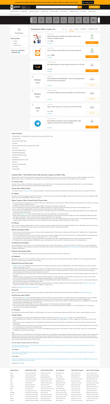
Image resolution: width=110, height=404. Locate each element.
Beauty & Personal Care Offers (62, 394)
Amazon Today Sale (44, 375)
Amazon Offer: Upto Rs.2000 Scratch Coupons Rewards (64, 50)
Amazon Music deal (27, 191)
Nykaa (11, 382)
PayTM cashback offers (86, 292)
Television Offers (47, 352)
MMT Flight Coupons (75, 377)
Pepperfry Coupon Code (76, 398)
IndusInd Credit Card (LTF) (91, 390)
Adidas (11, 388)
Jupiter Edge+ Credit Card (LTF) (92, 377)
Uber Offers (91, 345)
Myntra (11, 379)
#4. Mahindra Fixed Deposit (18, 152)
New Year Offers (15, 359)
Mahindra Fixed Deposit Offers (19, 155)
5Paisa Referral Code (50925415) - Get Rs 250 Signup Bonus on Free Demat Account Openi (66, 80)
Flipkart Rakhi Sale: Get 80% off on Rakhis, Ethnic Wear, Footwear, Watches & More (64, 37)
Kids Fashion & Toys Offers (61, 392)
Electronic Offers (54, 11)
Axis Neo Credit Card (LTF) (91, 373)
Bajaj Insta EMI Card (90, 400)
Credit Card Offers (14, 11)
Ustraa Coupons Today (75, 388)
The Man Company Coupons (77, 400)
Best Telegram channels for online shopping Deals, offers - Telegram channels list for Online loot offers (64, 122)
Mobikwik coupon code (88, 283)
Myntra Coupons (25, 345)
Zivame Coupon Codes (75, 386)
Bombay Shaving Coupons (76, 394)
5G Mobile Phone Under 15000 (31, 394)
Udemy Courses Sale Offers (46, 400)
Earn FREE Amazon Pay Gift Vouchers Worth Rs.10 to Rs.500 (65, 64)
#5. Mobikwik (15, 157)
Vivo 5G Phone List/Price (30, 380)
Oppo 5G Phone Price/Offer (30, 379)
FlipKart (15, 43)
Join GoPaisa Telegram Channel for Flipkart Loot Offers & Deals (66, 93)
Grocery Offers (92, 11)
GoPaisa (19, 363)
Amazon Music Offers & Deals (19, 141)
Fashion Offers (63, 11)
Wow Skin (12, 394)
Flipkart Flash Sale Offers (46, 390)
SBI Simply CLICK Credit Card (92, 386)
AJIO (11, 380)
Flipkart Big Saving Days (45, 398)
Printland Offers (16, 169)
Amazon (15, 41)
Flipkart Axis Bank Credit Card (92, 375)
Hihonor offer (48, 237)
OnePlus (12, 398)
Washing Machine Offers (61, 382)
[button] (99, 20)
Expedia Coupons (83, 345)
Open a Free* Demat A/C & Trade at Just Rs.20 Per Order (64, 107)
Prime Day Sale (51, 359)
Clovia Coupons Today (75, 392)
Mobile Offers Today (60, 373)
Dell (11, 390)
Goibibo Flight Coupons (76, 375)
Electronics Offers (38, 352)
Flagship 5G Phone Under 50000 (32, 400)
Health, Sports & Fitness (61, 398)
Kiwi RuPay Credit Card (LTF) (92, 394)
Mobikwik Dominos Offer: (19, 265)
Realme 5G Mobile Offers (30, 384)
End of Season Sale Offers (28, 360)
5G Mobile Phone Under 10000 (31, 392)
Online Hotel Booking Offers (46, 396)
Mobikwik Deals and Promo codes (20, 159)
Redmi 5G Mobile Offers (30, 377)
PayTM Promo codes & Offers (19, 164)
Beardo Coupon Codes (75, 380)
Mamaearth (12, 392)
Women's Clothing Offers (61, 390)
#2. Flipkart (15, 143)
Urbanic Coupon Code (75, 390)
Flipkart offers (24, 214)
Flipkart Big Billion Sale (45, 377)
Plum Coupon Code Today (76, 396)
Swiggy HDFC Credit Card (91, 380)
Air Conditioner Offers (60, 379)
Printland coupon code (63, 317)
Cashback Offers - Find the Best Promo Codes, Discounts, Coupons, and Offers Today (32, 136)
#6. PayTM (15, 162)
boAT (11, 396)
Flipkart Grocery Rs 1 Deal (46, 380)
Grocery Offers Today (60, 384)
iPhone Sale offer (28, 382)
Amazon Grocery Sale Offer (46, 386)
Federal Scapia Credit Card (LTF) (92, 396)
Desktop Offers (30, 352)
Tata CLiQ (12, 377)
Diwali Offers (71, 359)
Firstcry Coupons (53, 345)
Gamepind (25, 297)
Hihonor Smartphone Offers (19, 150)
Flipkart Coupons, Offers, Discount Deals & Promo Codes (25, 145)
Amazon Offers (50, 48)
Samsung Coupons (16, 347)
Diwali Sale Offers (44, 392)
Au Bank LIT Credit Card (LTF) (92, 398)
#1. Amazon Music (16, 138)
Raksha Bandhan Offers (61, 359)
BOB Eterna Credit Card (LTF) (92, 392)
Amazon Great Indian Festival (46, 379)
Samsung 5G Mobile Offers (30, 373)
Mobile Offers (24, 11)
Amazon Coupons (16, 345)
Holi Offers (44, 359)
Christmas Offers (79, 359)
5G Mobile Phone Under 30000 (31, 398)
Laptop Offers (44, 11)
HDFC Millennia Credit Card (91, 379)
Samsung (12, 386)
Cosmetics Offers (59, 386)
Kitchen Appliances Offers (61, 396)
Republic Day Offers (25, 359)
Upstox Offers (50, 104)
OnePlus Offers (25, 347)
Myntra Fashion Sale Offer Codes (47, 388)
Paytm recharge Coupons (73, 345)
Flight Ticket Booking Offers (46, 394)
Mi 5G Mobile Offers (29, 388)
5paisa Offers (50, 76)
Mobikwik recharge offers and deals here (28, 287)
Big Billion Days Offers (89, 359)
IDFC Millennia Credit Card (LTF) (92, 382)
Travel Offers (83, 11)
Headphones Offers (73, 352)
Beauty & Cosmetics (34, 11)
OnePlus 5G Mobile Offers (30, 375)
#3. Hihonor (15, 148)
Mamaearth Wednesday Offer (46, 382)
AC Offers (54, 352)
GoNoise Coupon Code (75, 373)
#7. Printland (15, 166)
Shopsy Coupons (44, 345)
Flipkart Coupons (62, 345)
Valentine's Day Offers (36, 359)
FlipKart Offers (50, 34)
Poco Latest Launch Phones (31, 390)
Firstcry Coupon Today (75, 384)
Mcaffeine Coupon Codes (76, 382)
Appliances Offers (74, 11)
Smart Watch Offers (63, 352)
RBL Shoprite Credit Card (91, 388)
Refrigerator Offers (59, 380)
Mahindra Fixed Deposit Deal (73, 247)
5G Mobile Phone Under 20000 (31, 396)
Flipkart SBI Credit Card (91, 384)
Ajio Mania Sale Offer (45, 384)
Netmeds (12, 400)
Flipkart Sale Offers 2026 (46, 373)
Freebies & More (17, 45)
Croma (11, 384)
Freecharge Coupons (34, 345)
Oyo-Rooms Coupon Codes (76, 379)
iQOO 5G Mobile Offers (30, 386)
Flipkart (11, 375)
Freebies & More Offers (51, 62)
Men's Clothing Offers (60, 388)
